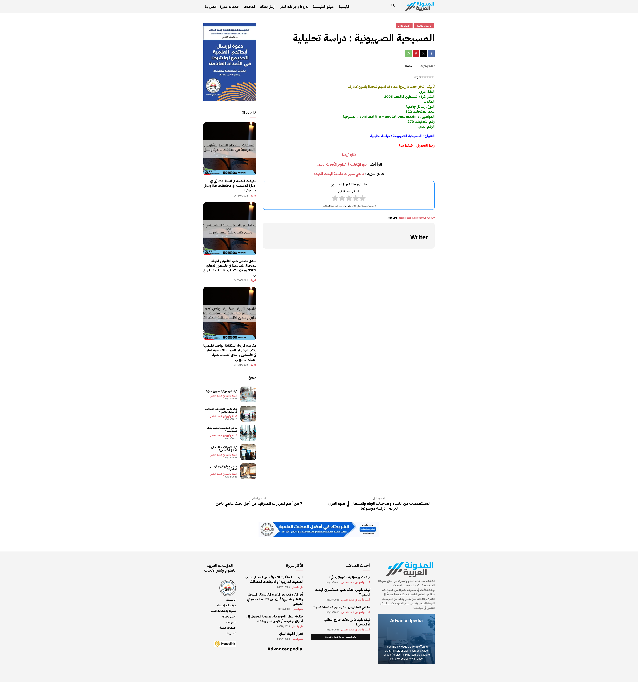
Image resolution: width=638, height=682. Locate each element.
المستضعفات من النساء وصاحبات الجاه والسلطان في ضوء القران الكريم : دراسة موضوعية (379, 506)
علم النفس (298, 609)
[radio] (362, 199)
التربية (253, 195)
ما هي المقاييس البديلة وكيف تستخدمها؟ (222, 429)
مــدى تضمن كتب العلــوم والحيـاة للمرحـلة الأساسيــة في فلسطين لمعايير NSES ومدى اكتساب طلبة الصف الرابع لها (229, 267)
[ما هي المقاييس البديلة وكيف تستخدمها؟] (248, 433)
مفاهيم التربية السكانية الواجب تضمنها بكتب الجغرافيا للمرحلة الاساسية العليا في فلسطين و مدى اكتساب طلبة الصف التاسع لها (229, 352)
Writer (408, 66)
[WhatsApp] (408, 53)
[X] (423, 53)
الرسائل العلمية (424, 26)
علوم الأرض (297, 639)
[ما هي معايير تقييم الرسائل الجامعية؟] (248, 471)
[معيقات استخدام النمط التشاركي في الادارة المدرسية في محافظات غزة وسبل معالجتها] (229, 148)
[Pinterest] (416, 53)
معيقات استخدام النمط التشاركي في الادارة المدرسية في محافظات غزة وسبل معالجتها (230, 185)
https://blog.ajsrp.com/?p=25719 (417, 218)
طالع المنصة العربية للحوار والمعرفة (341, 637)
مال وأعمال (297, 587)
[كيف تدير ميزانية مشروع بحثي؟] (248, 394)
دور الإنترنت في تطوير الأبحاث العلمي (341, 164)
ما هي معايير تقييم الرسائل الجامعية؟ (223, 468)
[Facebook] (431, 53)
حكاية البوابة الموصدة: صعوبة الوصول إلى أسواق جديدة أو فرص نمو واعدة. (274, 618)
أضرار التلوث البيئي (291, 633)
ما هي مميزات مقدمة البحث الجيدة (339, 174)
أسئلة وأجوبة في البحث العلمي (223, 395)
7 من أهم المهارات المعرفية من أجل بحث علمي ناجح (259, 503)
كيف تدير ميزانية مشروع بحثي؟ (221, 391)
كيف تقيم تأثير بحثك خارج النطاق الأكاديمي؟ (224, 448)
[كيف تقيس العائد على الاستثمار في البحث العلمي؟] (248, 413)
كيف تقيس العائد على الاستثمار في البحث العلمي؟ (221, 410)
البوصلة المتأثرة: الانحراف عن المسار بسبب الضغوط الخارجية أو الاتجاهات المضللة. (274, 579)
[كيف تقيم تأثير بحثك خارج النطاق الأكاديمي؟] (248, 452)
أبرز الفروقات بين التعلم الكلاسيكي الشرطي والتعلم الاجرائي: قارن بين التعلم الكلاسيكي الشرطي (275, 599)
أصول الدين (404, 26)
